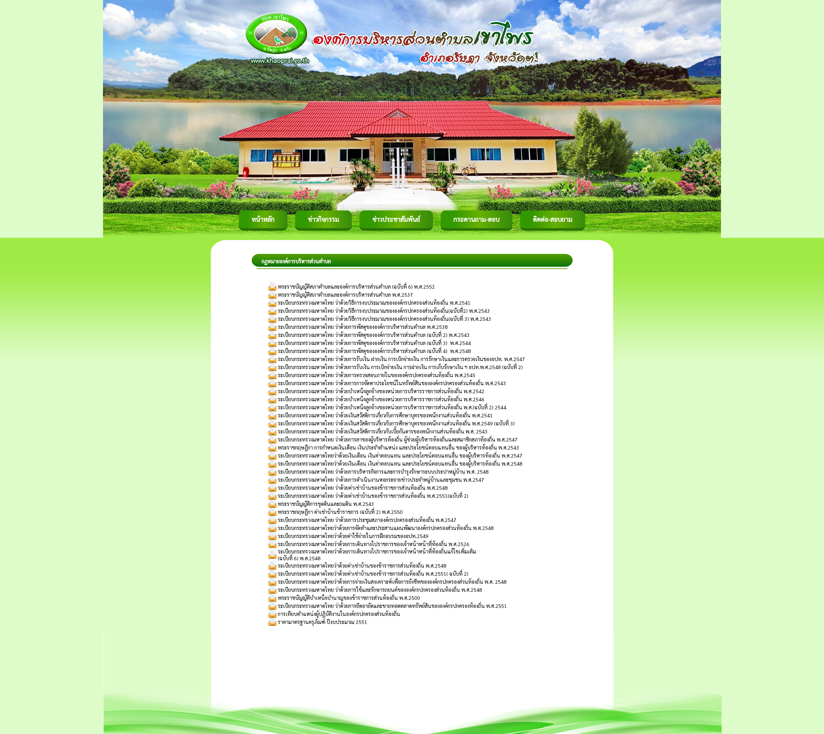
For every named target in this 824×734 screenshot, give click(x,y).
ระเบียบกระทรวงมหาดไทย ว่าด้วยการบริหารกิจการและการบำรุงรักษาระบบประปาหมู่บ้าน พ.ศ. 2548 (383, 471)
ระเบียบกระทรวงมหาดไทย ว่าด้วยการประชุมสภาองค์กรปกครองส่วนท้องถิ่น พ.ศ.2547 (367, 519)
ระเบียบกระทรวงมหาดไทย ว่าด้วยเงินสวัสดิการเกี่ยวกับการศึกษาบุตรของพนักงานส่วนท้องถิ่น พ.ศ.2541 (385, 415)
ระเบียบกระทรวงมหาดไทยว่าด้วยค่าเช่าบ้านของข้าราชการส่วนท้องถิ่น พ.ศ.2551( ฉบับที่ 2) (373, 573)
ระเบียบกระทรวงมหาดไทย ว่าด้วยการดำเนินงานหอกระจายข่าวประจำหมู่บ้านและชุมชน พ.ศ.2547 (381, 479)
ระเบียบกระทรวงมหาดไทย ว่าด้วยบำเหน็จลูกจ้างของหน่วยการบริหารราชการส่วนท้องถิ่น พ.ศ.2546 (381, 399)
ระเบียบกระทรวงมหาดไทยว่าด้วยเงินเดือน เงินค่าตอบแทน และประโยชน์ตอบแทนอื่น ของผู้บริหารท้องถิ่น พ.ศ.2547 (400, 455)
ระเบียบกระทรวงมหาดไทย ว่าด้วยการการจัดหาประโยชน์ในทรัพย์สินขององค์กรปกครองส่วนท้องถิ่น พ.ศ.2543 (392, 383)
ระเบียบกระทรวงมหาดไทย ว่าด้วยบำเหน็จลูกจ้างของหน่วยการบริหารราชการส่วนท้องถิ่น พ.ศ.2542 (381, 391)
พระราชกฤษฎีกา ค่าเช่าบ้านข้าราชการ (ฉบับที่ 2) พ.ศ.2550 (340, 511)
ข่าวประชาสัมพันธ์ (396, 219)
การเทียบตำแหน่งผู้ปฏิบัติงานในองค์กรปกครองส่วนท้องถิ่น (339, 613)
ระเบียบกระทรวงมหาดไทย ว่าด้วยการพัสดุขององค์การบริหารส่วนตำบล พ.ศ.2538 (363, 326)
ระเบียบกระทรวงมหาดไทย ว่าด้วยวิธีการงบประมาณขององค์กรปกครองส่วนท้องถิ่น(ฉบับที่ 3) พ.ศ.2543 (384, 318)
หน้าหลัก (263, 219)
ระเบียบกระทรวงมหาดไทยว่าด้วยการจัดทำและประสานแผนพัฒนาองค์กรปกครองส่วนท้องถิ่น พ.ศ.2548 (386, 528)
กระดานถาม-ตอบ (477, 219)
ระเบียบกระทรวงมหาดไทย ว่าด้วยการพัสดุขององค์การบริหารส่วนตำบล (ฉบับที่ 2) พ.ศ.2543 (374, 334)
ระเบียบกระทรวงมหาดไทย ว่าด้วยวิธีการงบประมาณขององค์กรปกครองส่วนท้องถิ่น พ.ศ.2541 (374, 302)
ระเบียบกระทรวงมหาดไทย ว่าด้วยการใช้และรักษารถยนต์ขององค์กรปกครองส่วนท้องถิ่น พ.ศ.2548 (380, 589)
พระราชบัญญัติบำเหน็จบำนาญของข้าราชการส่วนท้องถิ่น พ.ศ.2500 (349, 597)
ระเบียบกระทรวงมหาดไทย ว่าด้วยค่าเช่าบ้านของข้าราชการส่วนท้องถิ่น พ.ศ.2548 (363, 487)
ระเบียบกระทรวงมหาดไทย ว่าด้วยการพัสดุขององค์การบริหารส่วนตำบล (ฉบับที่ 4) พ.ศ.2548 (374, 351)
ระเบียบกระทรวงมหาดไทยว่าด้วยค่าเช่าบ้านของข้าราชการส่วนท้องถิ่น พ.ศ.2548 (362, 565)
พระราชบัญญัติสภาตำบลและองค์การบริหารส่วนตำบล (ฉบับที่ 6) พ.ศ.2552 (356, 286)
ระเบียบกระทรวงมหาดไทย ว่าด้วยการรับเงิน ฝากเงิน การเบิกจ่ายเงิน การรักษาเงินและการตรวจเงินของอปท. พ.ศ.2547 (401, 359)
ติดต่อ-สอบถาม (552, 219)
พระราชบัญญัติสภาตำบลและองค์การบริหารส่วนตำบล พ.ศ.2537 (345, 294)
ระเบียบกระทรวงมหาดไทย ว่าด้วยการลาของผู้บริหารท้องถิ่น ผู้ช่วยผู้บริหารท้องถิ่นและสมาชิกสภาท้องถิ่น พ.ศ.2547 (398, 439)
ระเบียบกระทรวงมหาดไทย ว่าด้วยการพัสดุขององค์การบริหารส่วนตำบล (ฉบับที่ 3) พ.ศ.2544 (374, 342)
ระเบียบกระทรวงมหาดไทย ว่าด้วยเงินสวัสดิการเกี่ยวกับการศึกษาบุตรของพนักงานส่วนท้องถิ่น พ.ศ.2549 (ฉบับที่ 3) (396, 423)
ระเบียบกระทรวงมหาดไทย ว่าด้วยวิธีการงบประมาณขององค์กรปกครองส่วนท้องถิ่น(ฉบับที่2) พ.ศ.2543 (384, 310)
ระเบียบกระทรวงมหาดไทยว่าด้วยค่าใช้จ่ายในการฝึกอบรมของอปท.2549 (353, 536)
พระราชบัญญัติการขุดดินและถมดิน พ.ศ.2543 (326, 503)
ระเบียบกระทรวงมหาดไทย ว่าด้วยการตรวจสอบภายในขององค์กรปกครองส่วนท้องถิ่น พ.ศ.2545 (376, 375)
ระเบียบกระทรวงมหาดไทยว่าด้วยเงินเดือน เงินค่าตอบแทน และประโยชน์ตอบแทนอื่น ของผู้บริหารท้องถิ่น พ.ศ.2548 (400, 463)
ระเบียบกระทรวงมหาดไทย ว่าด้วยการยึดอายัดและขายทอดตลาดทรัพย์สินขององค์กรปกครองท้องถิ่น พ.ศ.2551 (392, 605)
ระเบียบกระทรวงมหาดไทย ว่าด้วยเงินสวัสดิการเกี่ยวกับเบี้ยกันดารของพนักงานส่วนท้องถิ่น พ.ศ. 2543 (383, 431)
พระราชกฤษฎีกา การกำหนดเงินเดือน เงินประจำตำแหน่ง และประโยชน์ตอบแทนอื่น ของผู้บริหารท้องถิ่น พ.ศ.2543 (398, 447)
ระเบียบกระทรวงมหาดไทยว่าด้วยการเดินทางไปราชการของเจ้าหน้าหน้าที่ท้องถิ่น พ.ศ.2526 (373, 544)
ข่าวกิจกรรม (323, 219)
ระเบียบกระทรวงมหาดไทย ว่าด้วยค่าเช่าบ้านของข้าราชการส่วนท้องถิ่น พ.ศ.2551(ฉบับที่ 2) (373, 495)
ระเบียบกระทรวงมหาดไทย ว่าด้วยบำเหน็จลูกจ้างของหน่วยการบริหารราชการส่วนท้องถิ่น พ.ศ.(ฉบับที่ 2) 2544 (392, 407)
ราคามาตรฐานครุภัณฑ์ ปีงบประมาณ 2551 (322, 621)
